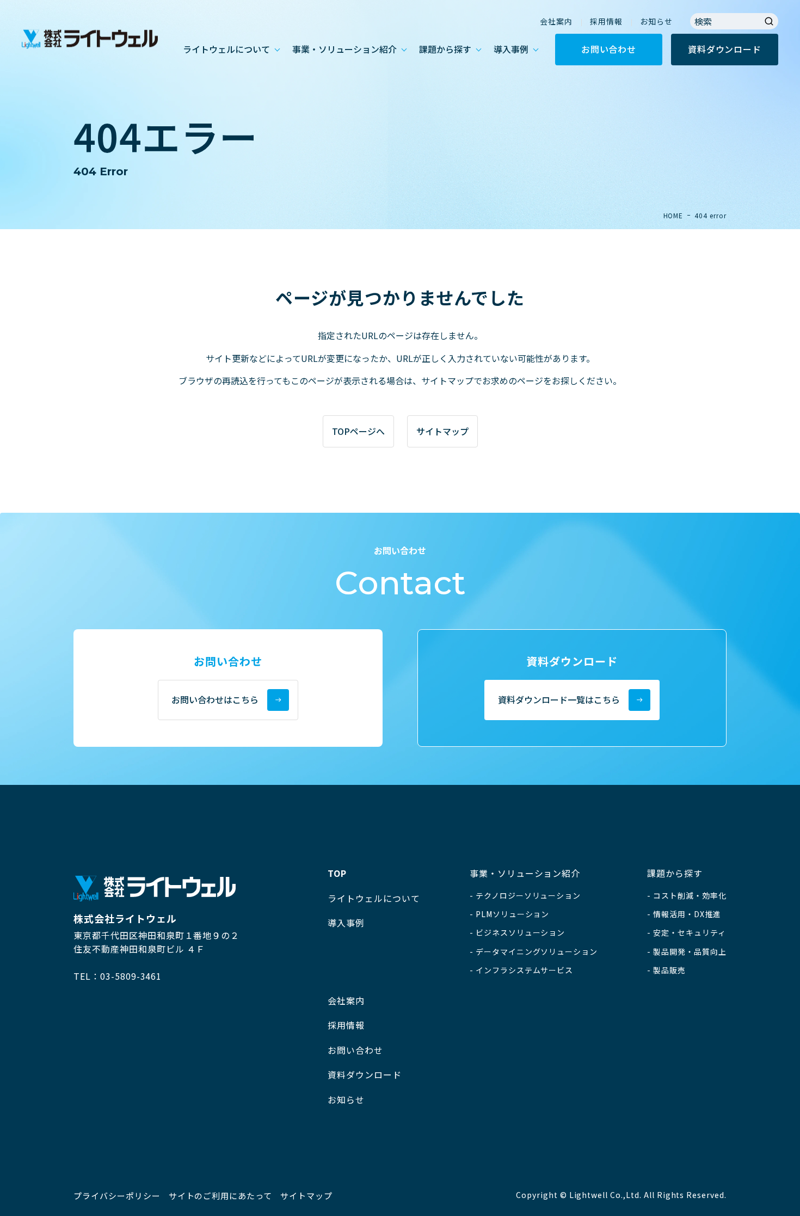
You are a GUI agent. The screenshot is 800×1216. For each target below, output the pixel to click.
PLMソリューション (513, 913)
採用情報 (606, 21)
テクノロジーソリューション (528, 895)
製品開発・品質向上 (690, 951)
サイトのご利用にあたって (221, 1195)
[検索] (769, 21)
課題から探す (445, 49)
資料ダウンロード (724, 49)
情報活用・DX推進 (687, 913)
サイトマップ (306, 1195)
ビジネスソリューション (520, 932)
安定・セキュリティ (689, 932)
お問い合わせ (608, 49)
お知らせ (656, 21)
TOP (337, 873)
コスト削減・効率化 (690, 895)
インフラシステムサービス (525, 970)
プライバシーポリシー (117, 1195)
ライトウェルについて (226, 49)
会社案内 (556, 21)
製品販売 (669, 970)
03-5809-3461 (131, 975)
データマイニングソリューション (537, 951)
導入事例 (511, 49)
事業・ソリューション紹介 (344, 49)
